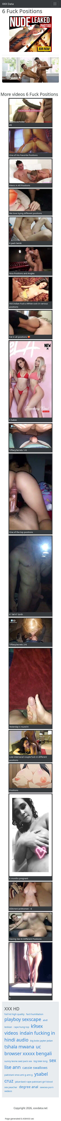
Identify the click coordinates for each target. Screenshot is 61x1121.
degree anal (28, 1086)
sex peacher (10, 1087)
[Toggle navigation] (55, 4)
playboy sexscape (22, 1019)
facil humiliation (34, 1014)
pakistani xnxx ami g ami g (18, 1074)
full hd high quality (14, 1014)
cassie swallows (35, 1067)
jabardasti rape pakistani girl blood (34, 1081)
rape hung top (21, 1027)
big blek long (41, 1061)
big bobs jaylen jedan (41, 1040)
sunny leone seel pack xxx (18, 1061)
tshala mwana (19, 1047)
